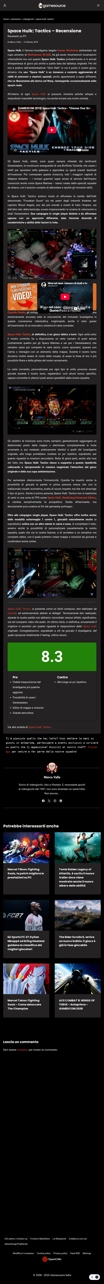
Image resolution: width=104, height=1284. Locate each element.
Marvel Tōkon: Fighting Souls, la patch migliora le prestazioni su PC (26, 873)
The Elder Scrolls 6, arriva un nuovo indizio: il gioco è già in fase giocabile (77, 941)
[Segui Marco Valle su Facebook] (43, 800)
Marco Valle (15, 42)
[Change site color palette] (94, 1277)
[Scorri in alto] (97, 1274)
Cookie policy (44, 1253)
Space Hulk (39, 94)
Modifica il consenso (23, 1253)
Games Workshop (67, 50)
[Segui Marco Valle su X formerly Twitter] (49, 800)
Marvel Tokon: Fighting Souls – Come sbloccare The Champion (24, 1004)
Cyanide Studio (16, 312)
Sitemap (87, 1253)
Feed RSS (75, 1253)
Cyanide (12, 613)
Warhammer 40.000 (39, 54)
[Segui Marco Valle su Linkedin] (60, 800)
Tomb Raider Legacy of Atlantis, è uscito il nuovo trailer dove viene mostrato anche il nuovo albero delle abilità (76, 877)
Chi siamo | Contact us (16, 1238)
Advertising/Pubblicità (16, 1244)
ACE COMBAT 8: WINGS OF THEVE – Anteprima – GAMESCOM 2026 (77, 1004)
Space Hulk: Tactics (19, 334)
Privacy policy (60, 1253)
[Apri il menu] (98, 5)
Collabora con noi (78, 1238)
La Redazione (59, 1238)
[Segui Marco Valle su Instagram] (55, 800)
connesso (22, 1049)
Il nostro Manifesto (40, 1238)
